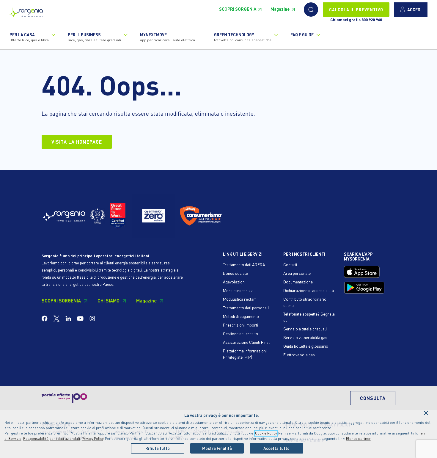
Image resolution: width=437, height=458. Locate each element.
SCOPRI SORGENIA (237, 9)
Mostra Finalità (217, 448)
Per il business (94, 37)
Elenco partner (358, 438)
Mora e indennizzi (238, 290)
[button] (311, 9)
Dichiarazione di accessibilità (308, 290)
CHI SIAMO (109, 300)
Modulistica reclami (240, 299)
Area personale (297, 273)
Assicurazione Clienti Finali (247, 342)
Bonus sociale (235, 273)
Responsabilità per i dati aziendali (51, 438)
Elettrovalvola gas (299, 354)
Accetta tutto (276, 448)
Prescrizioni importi (240, 324)
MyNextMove (167, 37)
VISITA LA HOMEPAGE (76, 142)
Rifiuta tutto (157, 448)
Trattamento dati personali (246, 307)
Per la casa (29, 37)
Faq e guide (302, 34)
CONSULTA (373, 398)
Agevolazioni (234, 281)
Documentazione (298, 281)
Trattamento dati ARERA (244, 264)
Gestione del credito (240, 333)
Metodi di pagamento (241, 316)
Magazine (280, 9)
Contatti (290, 264)
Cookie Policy (265, 433)
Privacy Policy (92, 438)
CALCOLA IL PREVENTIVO (356, 9)
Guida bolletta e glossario (305, 346)
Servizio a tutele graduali (305, 328)
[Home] (26, 11)
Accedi (414, 9)
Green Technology (242, 37)
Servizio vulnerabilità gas (305, 337)
